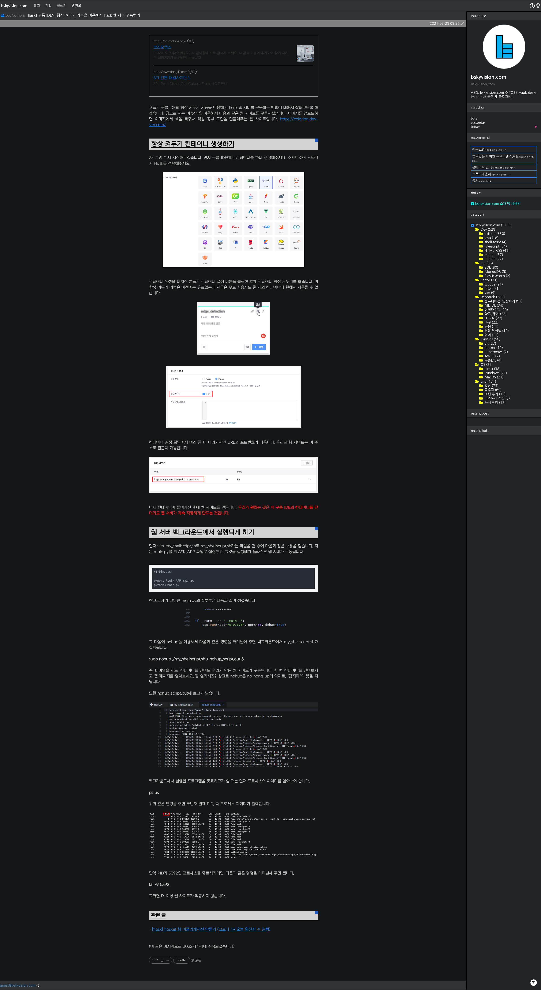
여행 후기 (495, 394)
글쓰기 (61, 5)
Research (492, 297)
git (490, 343)
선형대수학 (496, 309)
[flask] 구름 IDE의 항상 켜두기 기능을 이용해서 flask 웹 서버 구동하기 (83, 15)
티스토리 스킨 (497, 398)
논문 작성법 (496, 330)
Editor (489, 280)
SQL (491, 267)
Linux (492, 368)
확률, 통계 (495, 313)
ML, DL (493, 305)
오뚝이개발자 (490, 174)
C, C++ (493, 259)
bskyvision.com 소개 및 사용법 (497, 203)
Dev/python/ (15, 15)
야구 (491, 322)
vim (490, 292)
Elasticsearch (497, 275)
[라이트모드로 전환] (538, 5)
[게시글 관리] (167, 960)
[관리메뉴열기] (533, 982)
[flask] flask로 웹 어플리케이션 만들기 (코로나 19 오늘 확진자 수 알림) (211, 929)
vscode (493, 284)
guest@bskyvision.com (18, 985)
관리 (48, 5)
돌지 (482, 180)
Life (488, 381)
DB (486, 263)
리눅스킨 (489, 149)
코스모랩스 (162, 47)
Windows (495, 373)
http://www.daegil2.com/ (171, 72)
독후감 (493, 390)
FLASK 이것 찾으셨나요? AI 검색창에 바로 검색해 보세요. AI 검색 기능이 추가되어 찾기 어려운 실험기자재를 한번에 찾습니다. (220, 55)
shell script (495, 242)
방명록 (76, 5)
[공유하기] (162, 960)
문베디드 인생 (493, 167)
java (491, 237)
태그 (37, 5)
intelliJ (492, 288)
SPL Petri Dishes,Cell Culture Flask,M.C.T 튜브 (190, 84)
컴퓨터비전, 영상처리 (503, 301)
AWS (492, 356)
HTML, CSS (497, 250)
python (494, 233)
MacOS (494, 377)
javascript (495, 246)
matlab (493, 254)
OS (486, 364)
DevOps (490, 339)
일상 (491, 385)
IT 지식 (493, 318)
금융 (491, 326)
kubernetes (496, 352)
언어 (491, 335)
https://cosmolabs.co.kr (169, 41)
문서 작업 (495, 402)
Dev (488, 229)
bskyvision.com (14, 5)
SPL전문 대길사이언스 (171, 78)
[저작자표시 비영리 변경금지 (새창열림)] (196, 960)
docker (493, 347)
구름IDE (493, 360)
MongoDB (495, 271)
